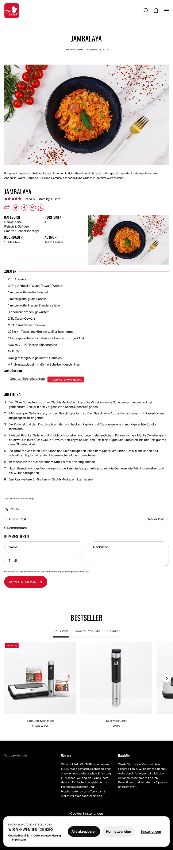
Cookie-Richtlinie (19, 835)
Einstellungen (151, 831)
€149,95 (40, 725)
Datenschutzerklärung (47, 835)
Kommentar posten (25, 582)
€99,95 (116, 725)
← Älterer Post (15, 519)
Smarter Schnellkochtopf (27, 379)
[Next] (166, 678)
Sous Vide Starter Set (40, 720)
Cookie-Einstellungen (86, 813)
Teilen (15, 509)
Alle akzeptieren (84, 831)
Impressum (19, 839)
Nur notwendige (118, 831)
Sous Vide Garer (116, 720)
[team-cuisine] (11, 10)
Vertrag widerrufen (16, 755)
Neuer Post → (158, 519)
